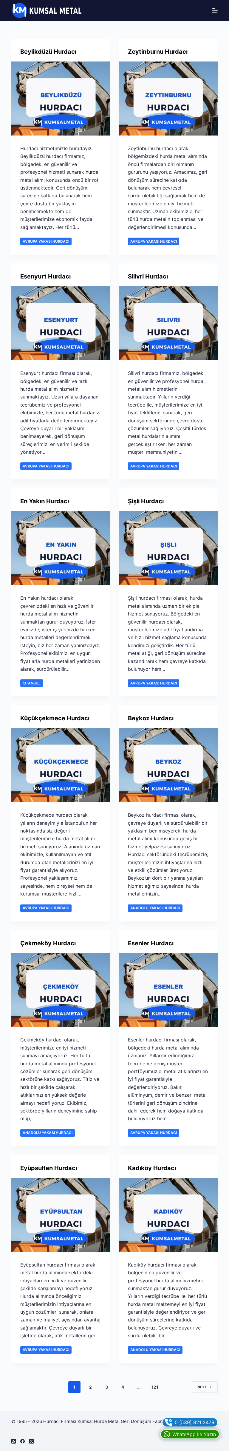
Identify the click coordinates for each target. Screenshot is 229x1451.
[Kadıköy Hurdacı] (168, 1215)
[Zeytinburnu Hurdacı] (168, 98)
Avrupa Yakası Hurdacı (46, 241)
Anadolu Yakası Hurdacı (155, 908)
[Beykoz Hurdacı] (168, 765)
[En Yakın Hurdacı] (60, 548)
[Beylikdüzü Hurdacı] (60, 98)
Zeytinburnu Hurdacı (158, 51)
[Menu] (215, 10)
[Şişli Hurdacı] (168, 548)
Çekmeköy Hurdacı (48, 943)
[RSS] (13, 1441)
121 (154, 1387)
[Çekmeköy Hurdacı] (60, 990)
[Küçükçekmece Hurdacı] (60, 765)
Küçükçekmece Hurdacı (54, 718)
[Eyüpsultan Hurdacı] (60, 1215)
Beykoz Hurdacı (151, 718)
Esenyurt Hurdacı (45, 276)
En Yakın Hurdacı (44, 501)
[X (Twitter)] (31, 1441)
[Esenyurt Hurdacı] (60, 323)
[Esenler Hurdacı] (168, 990)
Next (202, 1387)
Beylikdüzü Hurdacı (48, 51)
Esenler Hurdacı (151, 943)
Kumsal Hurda (92, 1421)
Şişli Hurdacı (146, 501)
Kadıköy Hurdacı (152, 1168)
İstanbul (32, 683)
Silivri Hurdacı (148, 276)
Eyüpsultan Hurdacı (48, 1168)
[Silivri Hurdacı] (168, 323)
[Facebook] (22, 1441)
